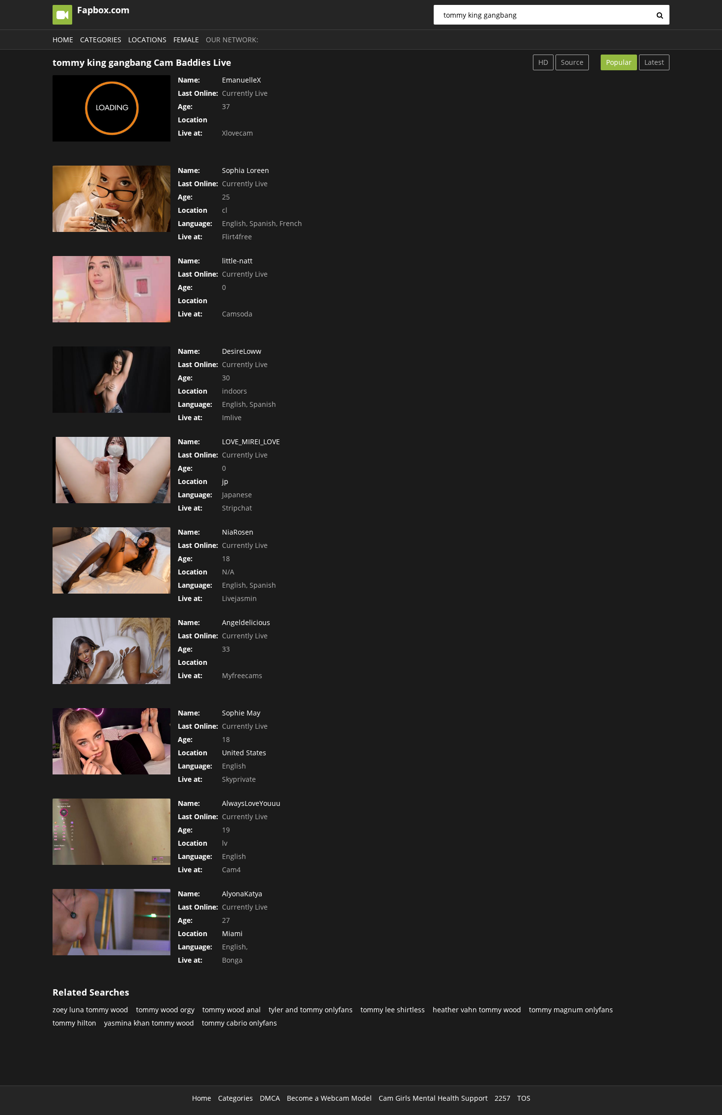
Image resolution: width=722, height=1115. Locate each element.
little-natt (237, 260)
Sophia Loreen (245, 170)
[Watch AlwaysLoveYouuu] (111, 832)
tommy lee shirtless (393, 1009)
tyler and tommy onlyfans (311, 1009)
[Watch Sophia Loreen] (111, 199)
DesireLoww (241, 351)
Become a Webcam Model (329, 1098)
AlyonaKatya (242, 893)
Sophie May (241, 712)
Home (63, 39)
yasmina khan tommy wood (149, 1023)
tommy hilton (74, 1023)
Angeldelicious (246, 622)
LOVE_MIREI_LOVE (251, 441)
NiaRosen (237, 532)
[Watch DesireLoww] (111, 379)
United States (244, 752)
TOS (523, 1098)
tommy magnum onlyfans (571, 1009)
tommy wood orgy (165, 1009)
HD (543, 62)
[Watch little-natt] (111, 289)
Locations (147, 39)
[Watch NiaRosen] (111, 560)
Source (572, 62)
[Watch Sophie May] (111, 741)
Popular (619, 62)
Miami (232, 933)
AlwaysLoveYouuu (251, 803)
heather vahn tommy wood (477, 1009)
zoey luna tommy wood (90, 1009)
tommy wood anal (231, 1009)
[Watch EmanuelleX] (111, 108)
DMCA (270, 1098)
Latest (654, 62)
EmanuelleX (241, 80)
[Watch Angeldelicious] (111, 651)
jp (225, 481)
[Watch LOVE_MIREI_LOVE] (111, 470)
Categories (100, 39)
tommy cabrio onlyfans (239, 1023)
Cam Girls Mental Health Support (433, 1098)
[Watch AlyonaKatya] (111, 922)
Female (186, 39)
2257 (502, 1098)
